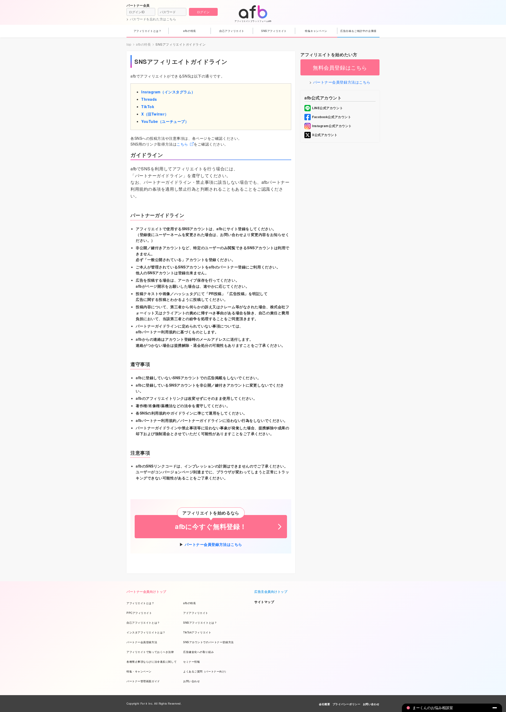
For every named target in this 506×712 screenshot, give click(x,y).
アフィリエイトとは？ (148, 31)
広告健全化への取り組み (198, 652)
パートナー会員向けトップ (146, 591)
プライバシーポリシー (347, 704)
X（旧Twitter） (154, 114)
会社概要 (324, 704)
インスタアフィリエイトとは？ (146, 632)
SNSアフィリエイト (274, 31)
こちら (182, 144)
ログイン (203, 11)
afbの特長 (189, 31)
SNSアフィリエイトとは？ (200, 622)
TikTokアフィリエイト (197, 632)
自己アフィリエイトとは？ (143, 622)
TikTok (147, 106)
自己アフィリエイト (231, 31)
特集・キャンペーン (139, 671)
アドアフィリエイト (195, 613)
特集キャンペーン (316, 31)
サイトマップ (264, 601)
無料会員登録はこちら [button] (340, 67)
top (129, 44)
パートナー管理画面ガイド (143, 681)
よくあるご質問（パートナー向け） (205, 671)
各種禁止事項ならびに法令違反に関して (151, 661)
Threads (149, 99)
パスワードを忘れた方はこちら (153, 19)
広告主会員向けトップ (271, 591)
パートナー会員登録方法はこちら (213, 544)
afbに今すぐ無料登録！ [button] (211, 526)
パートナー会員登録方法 (141, 642)
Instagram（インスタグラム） (168, 91)
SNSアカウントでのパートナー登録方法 (208, 642)
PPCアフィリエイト (139, 613)
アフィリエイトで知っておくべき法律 (150, 652)
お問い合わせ (191, 681)
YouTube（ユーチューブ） (165, 121)
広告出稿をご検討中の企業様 (358, 31)
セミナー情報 (191, 661)
